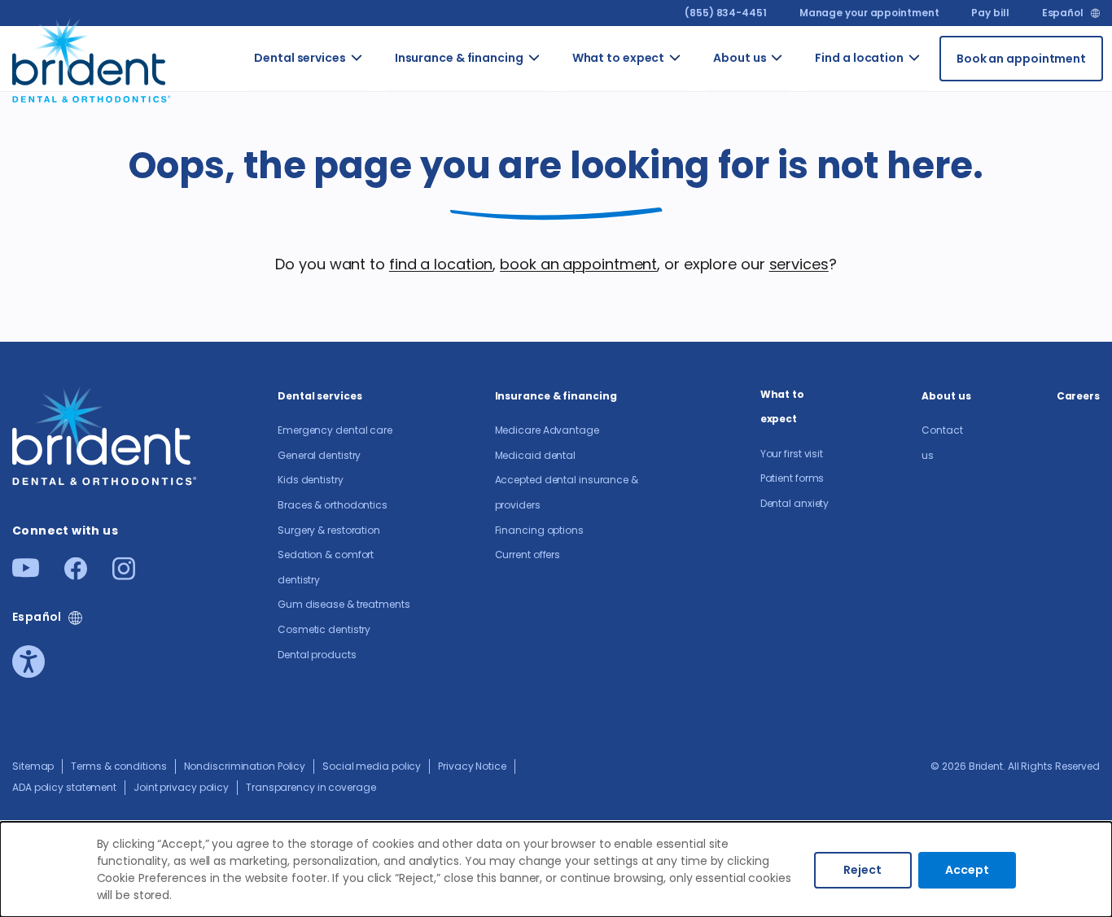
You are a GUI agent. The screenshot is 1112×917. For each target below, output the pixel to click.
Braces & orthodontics (332, 505)
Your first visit (690, 96)
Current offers (528, 554)
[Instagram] (123, 575)
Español (1063, 13)
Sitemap (33, 766)
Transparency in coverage (311, 787)
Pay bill (990, 13)
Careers (801, 139)
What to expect (618, 58)
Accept (967, 870)
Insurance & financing (459, 58)
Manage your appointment (869, 13)
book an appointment (578, 264)
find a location (441, 264)
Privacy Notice (472, 766)
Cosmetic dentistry (324, 629)
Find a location (859, 58)
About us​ (739, 58)
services (799, 264)
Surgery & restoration (329, 530)
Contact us (802, 87)
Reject (862, 870)
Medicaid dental (535, 455)
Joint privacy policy (181, 787)
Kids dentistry (311, 480)
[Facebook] (75, 575)
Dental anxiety (795, 503)
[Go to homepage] (92, 59)
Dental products (317, 655)
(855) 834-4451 (726, 13)
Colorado (942, 79)
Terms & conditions (118, 766)
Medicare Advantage (547, 430)
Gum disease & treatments (344, 604)
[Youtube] (25, 572)
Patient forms (792, 478)
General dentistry (319, 455)
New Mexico (936, 130)
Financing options (563, 319)
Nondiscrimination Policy (245, 766)
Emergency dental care (391, 96)
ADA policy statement (64, 787)
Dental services (300, 58)
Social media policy (371, 766)
